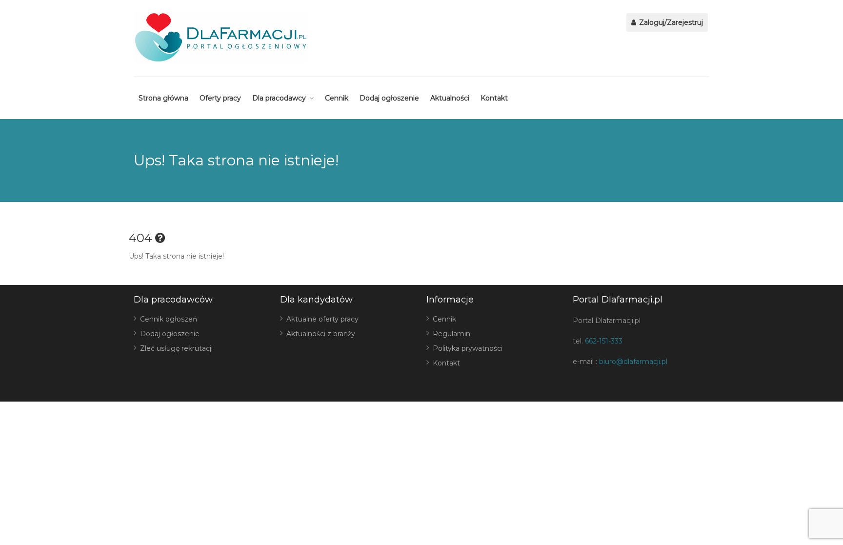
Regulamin (451, 333)
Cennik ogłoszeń (168, 319)
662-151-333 (603, 341)
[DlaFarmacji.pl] (221, 37)
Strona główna (163, 98)
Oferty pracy (220, 98)
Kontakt (494, 98)
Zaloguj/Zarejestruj (670, 22)
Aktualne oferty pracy (322, 319)
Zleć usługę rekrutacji (176, 348)
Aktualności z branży (320, 333)
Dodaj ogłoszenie (389, 98)
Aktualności (449, 98)
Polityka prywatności (467, 348)
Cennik (336, 98)
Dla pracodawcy (279, 98)
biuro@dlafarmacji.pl (633, 361)
